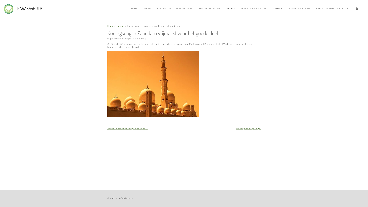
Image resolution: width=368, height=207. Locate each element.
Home (110, 26)
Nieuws (120, 26)
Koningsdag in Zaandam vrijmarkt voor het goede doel (154, 26)
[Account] (357, 8)
